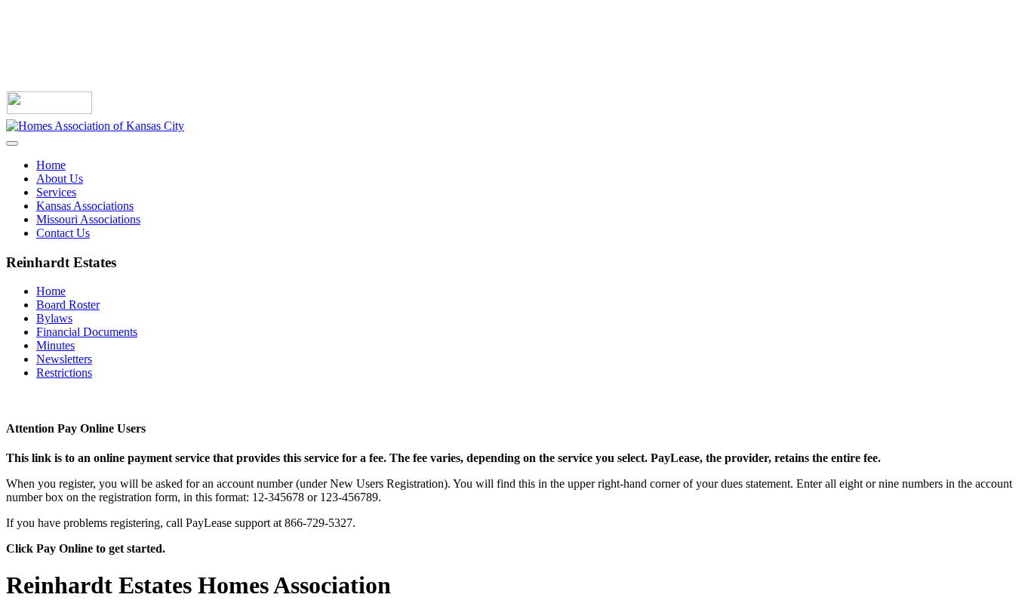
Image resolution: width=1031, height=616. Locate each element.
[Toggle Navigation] (12, 143)
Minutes (55, 345)
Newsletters (64, 359)
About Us (59, 178)
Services (56, 192)
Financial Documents (86, 331)
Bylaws (54, 318)
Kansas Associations (85, 205)
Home (51, 165)
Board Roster (68, 304)
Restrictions (64, 372)
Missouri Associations (88, 219)
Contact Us (63, 232)
